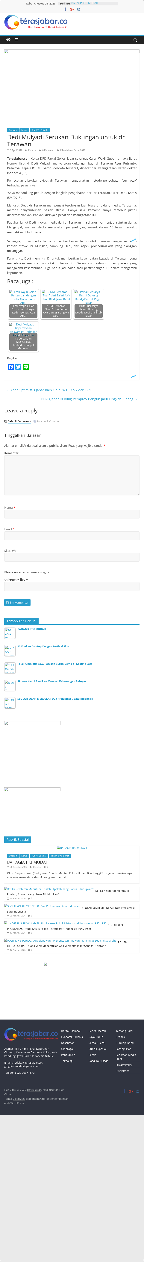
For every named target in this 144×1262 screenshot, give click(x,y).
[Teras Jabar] (8, 40)
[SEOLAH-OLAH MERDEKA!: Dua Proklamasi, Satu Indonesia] (42, 906)
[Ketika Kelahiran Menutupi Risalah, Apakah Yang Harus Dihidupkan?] (48, 889)
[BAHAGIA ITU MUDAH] (72, 848)
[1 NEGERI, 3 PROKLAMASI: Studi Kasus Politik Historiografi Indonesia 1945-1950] (55, 923)
